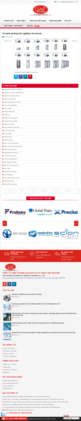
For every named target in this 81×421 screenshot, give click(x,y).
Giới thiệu (21, 21)
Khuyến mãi (8, 388)
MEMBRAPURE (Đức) (10, 152)
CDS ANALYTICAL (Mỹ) (11, 178)
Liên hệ (30, 26)
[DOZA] (15, 233)
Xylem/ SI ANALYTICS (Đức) (12, 89)
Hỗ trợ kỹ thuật (9, 386)
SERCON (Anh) (8, 124)
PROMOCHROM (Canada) (12, 146)
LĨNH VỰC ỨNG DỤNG (38, 21)
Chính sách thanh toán (11, 383)
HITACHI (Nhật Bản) (10, 159)
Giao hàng (7, 367)
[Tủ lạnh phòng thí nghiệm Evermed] (42, 54)
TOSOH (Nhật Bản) (10, 105)
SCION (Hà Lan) (9, 130)
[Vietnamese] (38, 25)
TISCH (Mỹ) (7, 108)
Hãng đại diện (55, 21)
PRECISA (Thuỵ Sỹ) (9, 149)
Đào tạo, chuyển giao (10, 369)
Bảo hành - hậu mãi (10, 364)
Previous (8, 41)
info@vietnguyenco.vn (68, 2)
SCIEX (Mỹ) (7, 133)
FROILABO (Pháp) (9, 162)
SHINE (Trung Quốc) (10, 121)
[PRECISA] (66, 212)
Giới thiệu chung (9, 348)
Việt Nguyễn (8, 37)
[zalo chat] (3, 414)
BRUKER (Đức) (8, 181)
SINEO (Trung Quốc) (10, 118)
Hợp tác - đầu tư (9, 353)
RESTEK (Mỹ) (8, 140)
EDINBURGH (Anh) (9, 171)
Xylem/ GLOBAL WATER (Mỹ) (13, 92)
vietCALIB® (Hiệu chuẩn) (12, 102)
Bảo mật (6, 372)
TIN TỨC (67, 21)
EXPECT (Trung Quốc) (11, 165)
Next (74, 41)
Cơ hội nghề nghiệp (10, 356)
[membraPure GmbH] (40, 233)
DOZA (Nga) (7, 175)
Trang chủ (9, 21)
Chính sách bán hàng (10, 380)
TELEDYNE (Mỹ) (8, 111)
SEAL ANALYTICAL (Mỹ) (11, 127)
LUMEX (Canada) (9, 156)
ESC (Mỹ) (6, 168)
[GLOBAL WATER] (40, 212)
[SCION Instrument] (66, 234)
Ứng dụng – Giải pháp (13, 26)
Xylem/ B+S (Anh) (9, 99)
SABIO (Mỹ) (7, 137)
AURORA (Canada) (10, 184)
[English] (35, 25)
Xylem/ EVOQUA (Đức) (11, 96)
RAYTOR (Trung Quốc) (11, 143)
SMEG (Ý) (6, 115)
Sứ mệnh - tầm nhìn (10, 351)
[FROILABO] (15, 212)
